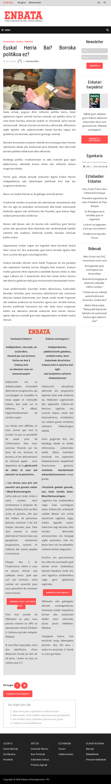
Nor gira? (22, 2)
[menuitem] (99, 2)
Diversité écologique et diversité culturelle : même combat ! (94, 282)
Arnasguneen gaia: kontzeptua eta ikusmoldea (94, 269)
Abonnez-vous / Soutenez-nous (23, 603)
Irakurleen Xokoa (40, 759)
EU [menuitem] (99, 2)
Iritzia (35, 743)
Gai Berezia (9, 754)
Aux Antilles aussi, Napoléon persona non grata (38, 719)
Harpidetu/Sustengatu (57, 592)
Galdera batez (65, 754)
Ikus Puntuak (38, 754)
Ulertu (8, 743)
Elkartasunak (35, 2)
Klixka (19, 41)
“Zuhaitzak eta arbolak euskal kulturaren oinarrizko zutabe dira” (94, 296)
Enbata (24, 779)
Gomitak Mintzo (39, 748)
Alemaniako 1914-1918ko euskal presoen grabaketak (41, 715)
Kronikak (8, 759)
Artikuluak (9, 41)
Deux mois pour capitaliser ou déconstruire (36, 711)
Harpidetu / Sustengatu (95, 139)
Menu (8, 30)
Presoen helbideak (96, 759)
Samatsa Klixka (32, 61)
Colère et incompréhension (27, 723)
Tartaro (28, 41)
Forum (61, 748)
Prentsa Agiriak (39, 764)
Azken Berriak (10, 748)
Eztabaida (64, 743)
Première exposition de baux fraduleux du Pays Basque (94, 202)
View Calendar (99, 166)
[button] (87, 166)
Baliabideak (92, 754)
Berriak (90, 748)
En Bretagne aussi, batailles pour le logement (95, 215)
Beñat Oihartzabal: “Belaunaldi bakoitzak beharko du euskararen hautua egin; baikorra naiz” (94, 313)
